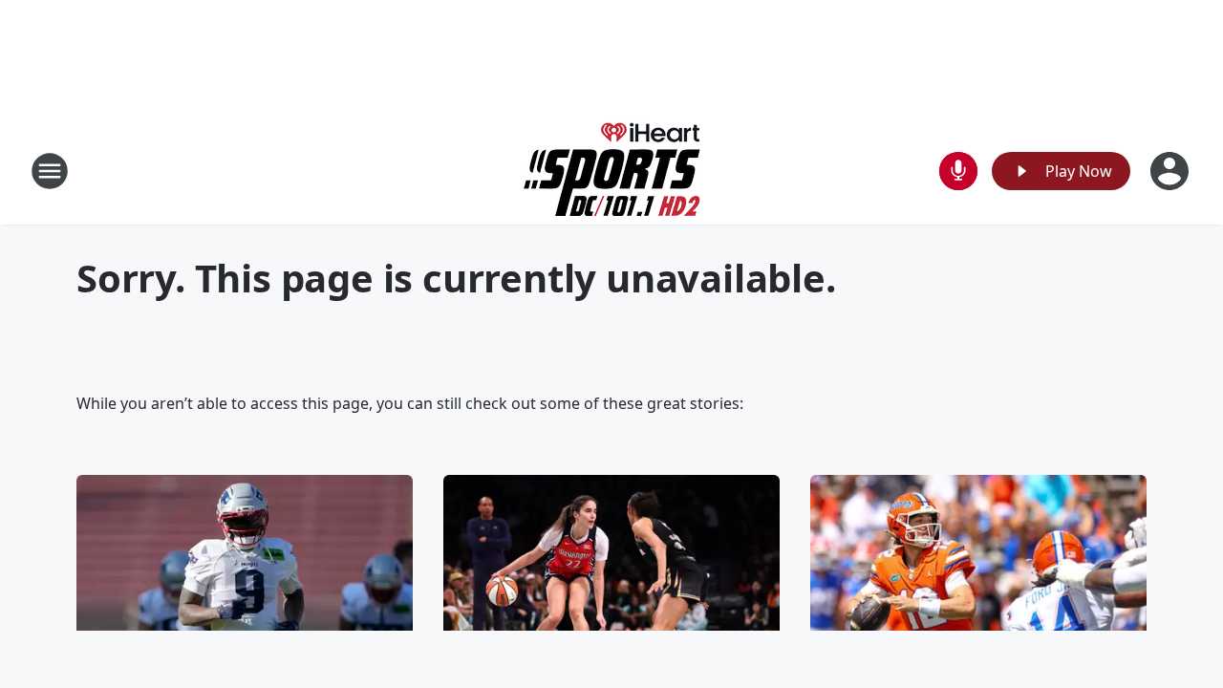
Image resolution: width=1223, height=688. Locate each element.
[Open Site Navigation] (50, 171)
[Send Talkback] (958, 171)
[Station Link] (612, 170)
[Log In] (1171, 171)
